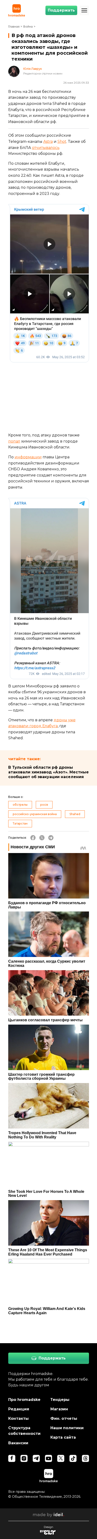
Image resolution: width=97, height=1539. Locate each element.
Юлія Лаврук (32, 68)
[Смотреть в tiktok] (73, 1458)
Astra (48, 141)
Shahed (74, 814)
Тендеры (59, 1399)
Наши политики (67, 1428)
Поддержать (61, 10)
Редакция (18, 1409)
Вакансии (18, 1443)
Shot (61, 141)
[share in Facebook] (33, 837)
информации (28, 457)
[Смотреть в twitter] (60, 1458)
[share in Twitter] (41, 837)
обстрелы (20, 804)
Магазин (59, 1409)
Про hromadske (24, 1399)
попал (14, 441)
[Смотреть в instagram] (24, 1458)
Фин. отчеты (63, 1418)
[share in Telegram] (50, 837)
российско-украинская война (35, 814)
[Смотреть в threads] (85, 1458)
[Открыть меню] (84, 10)
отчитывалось (46, 147)
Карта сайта (63, 1437)
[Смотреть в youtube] (48, 1458)
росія (44, 804)
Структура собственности (24, 1431)
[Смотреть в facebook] (11, 1458)
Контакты (18, 1418)
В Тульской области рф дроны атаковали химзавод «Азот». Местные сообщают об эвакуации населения (48, 772)
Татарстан (20, 823)
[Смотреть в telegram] (36, 1458)
